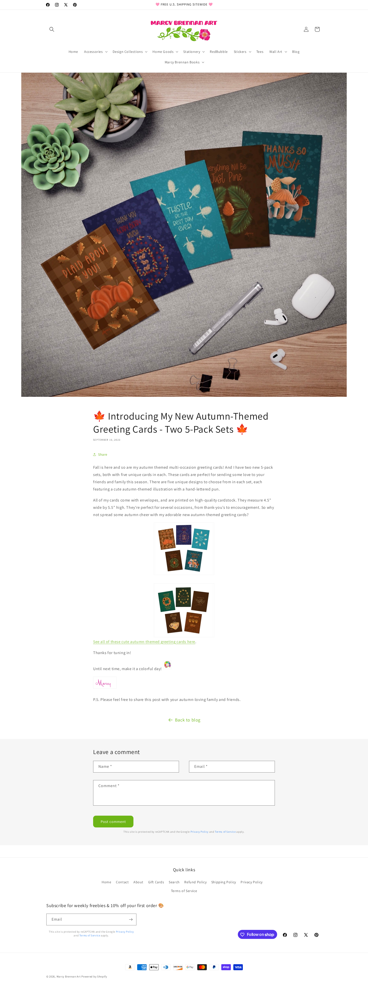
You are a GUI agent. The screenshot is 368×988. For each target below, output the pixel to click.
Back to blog (188, 720)
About (138, 882)
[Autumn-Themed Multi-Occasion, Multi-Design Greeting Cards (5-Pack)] (184, 549)
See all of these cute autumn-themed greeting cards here (144, 641)
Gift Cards (156, 882)
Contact (122, 882)
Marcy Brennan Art (69, 976)
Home (106, 882)
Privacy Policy (200, 831)
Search (174, 882)
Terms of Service (225, 831)
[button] (51, 29)
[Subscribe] (130, 919)
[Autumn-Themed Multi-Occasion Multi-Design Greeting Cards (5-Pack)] (184, 610)
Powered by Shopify (94, 976)
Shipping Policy (223, 882)
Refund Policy (195, 882)
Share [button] (102, 454)
